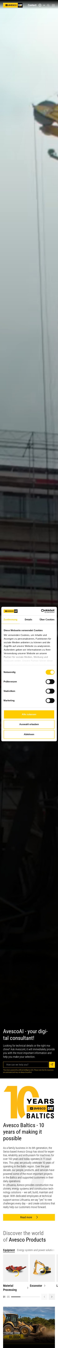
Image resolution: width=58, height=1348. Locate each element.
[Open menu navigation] (53, 5)
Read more (26, 1217)
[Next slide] (52, 1297)
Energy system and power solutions (36, 1250)
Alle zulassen (29, 714)
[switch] (50, 681)
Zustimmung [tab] (10, 619)
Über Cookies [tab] (47, 619)
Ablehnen (29, 734)
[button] (48, 5)
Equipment (9, 1250)
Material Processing (10, 1288)
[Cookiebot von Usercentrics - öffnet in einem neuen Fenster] (41, 611)
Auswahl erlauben (29, 724)
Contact (32, 5)
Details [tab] (28, 619)
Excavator (36, 1285)
